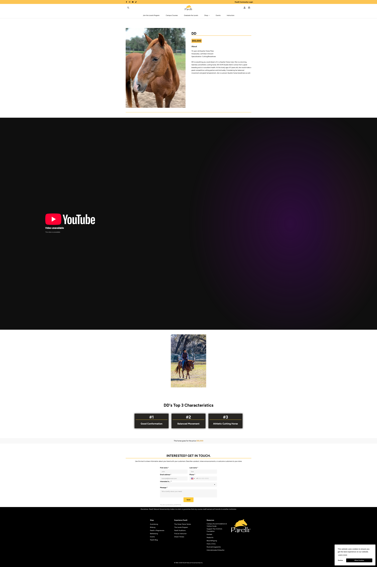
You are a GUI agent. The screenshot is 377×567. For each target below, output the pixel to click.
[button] (188, 360)
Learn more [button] (342, 555)
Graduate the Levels (191, 15)
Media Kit (210, 537)
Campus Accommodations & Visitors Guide (217, 525)
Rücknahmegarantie (214, 547)
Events (218, 15)
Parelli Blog (154, 540)
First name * (164, 468)
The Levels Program (181, 527)
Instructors (230, 15)
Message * (164, 487)
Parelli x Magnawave (157, 530)
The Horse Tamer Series (182, 524)
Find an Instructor (180, 534)
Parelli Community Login (244, 2)
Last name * (193, 468)
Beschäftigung (212, 541)
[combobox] (188, 484)
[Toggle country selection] (193, 478)
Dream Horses (179, 537)
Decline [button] (340, 560)
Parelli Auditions (180, 530)
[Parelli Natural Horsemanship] (188, 7)
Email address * (165, 475)
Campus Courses (172, 15)
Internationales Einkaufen (215, 550)
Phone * (192, 475)
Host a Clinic (211, 544)
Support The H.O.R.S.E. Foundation (214, 530)
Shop (206, 15)
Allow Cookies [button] (359, 560)
